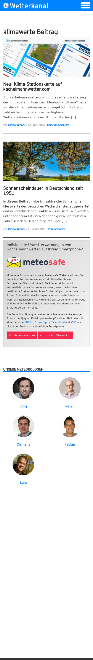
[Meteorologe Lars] (23, 464)
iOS (73, 322)
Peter (69, 406)
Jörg (23, 406)
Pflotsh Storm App (36, 322)
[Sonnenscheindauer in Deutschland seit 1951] (46, 161)
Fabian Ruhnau (17, 125)
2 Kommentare (56, 229)
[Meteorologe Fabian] (70, 426)
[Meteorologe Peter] (70, 388)
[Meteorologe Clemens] (23, 426)
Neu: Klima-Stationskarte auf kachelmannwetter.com (32, 86)
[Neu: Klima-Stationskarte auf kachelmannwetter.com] (46, 57)
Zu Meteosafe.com (22, 335)
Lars (23, 482)
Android (60, 322)
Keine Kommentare (58, 125)
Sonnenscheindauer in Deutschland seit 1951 (43, 190)
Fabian (70, 444)
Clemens (23, 444)
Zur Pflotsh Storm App (55, 335)
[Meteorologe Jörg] (23, 388)
